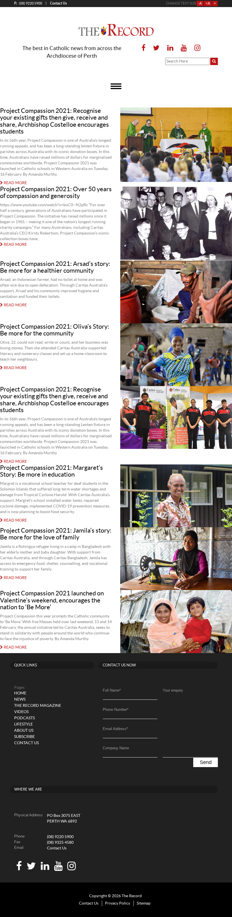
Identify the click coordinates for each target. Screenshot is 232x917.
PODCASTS (24, 718)
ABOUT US (23, 731)
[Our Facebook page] (143, 48)
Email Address (115, 729)
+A (208, 3)
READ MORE (15, 183)
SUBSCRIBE (24, 737)
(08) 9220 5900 (28, 3)
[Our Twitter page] (156, 48)
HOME (20, 693)
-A (200, 3)
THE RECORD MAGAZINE (37, 706)
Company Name (116, 748)
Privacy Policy (117, 903)
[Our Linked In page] (170, 48)
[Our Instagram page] (195, 48)
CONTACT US (26, 743)
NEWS (19, 699)
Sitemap (144, 903)
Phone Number (115, 709)
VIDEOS (21, 712)
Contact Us (56, 848)
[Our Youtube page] (183, 48)
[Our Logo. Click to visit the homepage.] (116, 30)
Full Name (112, 690)
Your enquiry (173, 690)
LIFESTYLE (23, 724)
